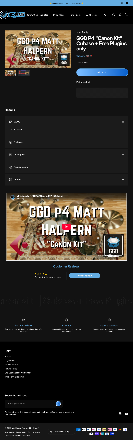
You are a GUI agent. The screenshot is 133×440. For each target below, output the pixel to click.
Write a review (85, 275)
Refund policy (10, 432)
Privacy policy (21, 432)
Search (8, 356)
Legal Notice (10, 360)
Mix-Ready (82, 32)
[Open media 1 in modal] (38, 49)
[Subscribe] (58, 403)
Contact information (22, 435)
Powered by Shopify (31, 428)
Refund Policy (11, 369)
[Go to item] (10, 73)
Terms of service (34, 432)
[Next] (65, 53)
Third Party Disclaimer (14, 377)
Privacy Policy (11, 364)
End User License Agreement (18, 373)
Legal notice (9, 435)
